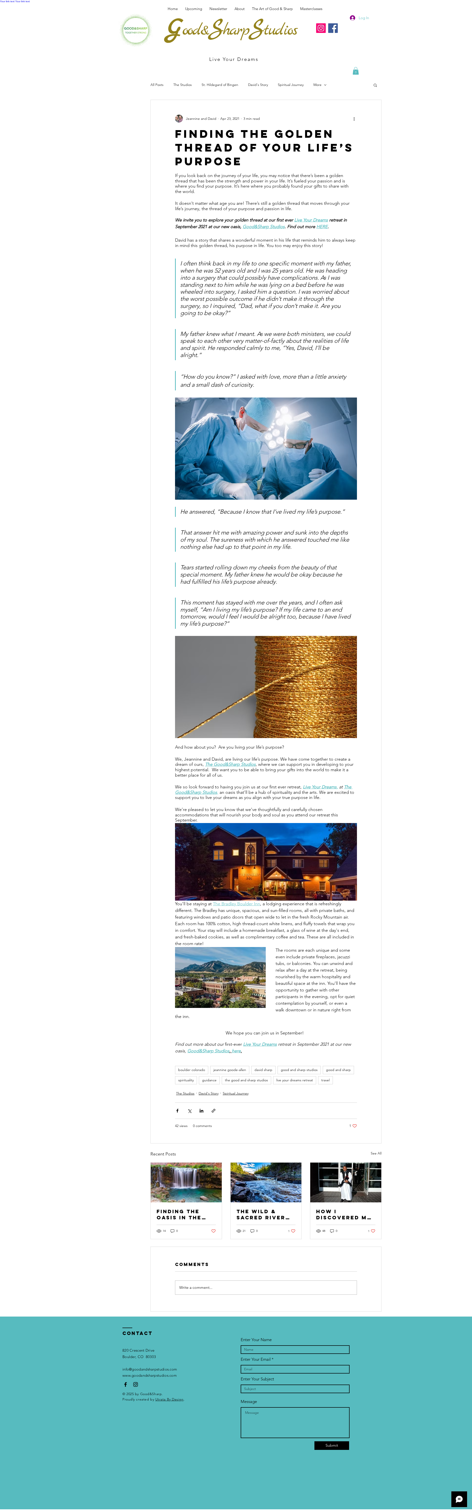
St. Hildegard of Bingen (220, 84)
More (317, 84)
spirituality (186, 1080)
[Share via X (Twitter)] (189, 1110)
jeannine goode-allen (229, 1070)
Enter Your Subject (257, 1379)
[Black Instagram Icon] (136, 1384)
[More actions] (354, 119)
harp (236, 30)
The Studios (182, 84)
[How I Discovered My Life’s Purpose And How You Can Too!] (345, 1182)
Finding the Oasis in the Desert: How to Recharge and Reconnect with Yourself (186, 1214)
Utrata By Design (169, 1399)
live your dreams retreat (294, 1080)
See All (376, 1153)
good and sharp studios (299, 1070)
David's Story (258, 84)
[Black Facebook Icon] (125, 1384)
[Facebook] (333, 28)
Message (249, 1402)
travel (325, 1080)
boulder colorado (191, 1070)
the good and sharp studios (246, 1080)
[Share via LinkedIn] (201, 1110)
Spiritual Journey (291, 84)
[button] (311, 9)
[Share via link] (213, 1110)
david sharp (263, 1070)
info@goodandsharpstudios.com (149, 1369)
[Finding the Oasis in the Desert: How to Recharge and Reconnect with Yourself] (186, 1182)
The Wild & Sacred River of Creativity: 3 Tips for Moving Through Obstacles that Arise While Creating (265, 1214)
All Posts (156, 84)
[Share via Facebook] (177, 1110)
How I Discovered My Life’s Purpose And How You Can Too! (343, 1214)
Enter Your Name (256, 1340)
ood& (195, 30)
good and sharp (338, 1070)
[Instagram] (321, 28)
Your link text (7, 1)
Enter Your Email (256, 1359)
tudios (280, 30)
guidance (209, 1080)
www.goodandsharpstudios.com (149, 1375)
